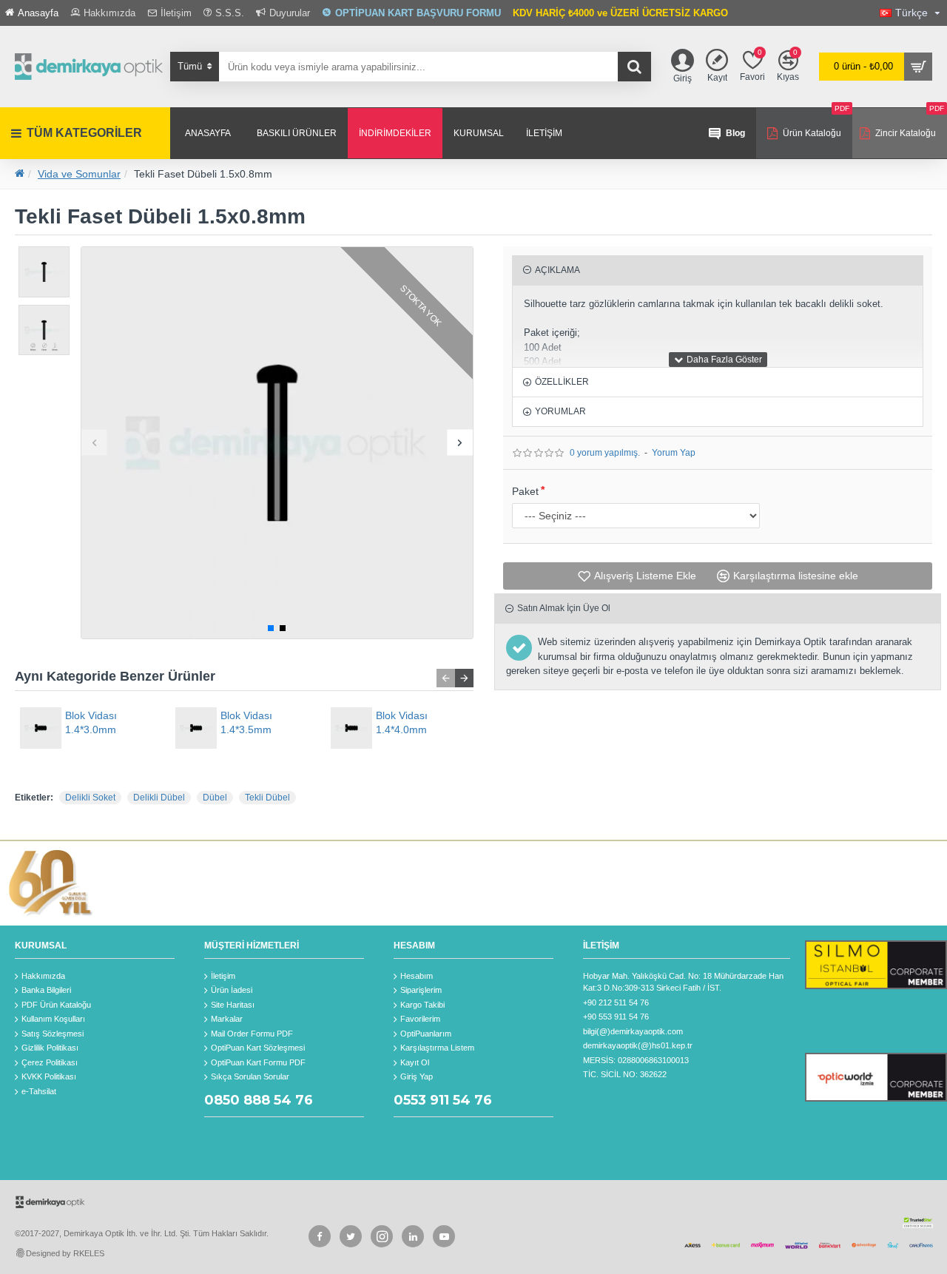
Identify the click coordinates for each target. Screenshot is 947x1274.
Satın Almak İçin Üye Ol (563, 608)
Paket (525, 491)
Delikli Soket (90, 797)
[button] (94, 443)
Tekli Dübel (267, 797)
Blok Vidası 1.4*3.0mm (91, 722)
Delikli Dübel (159, 797)
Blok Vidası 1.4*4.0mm (402, 722)
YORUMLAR (560, 411)
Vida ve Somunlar (79, 174)
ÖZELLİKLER (562, 382)
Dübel (215, 797)
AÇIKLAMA (557, 270)
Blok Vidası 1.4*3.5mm (246, 722)
